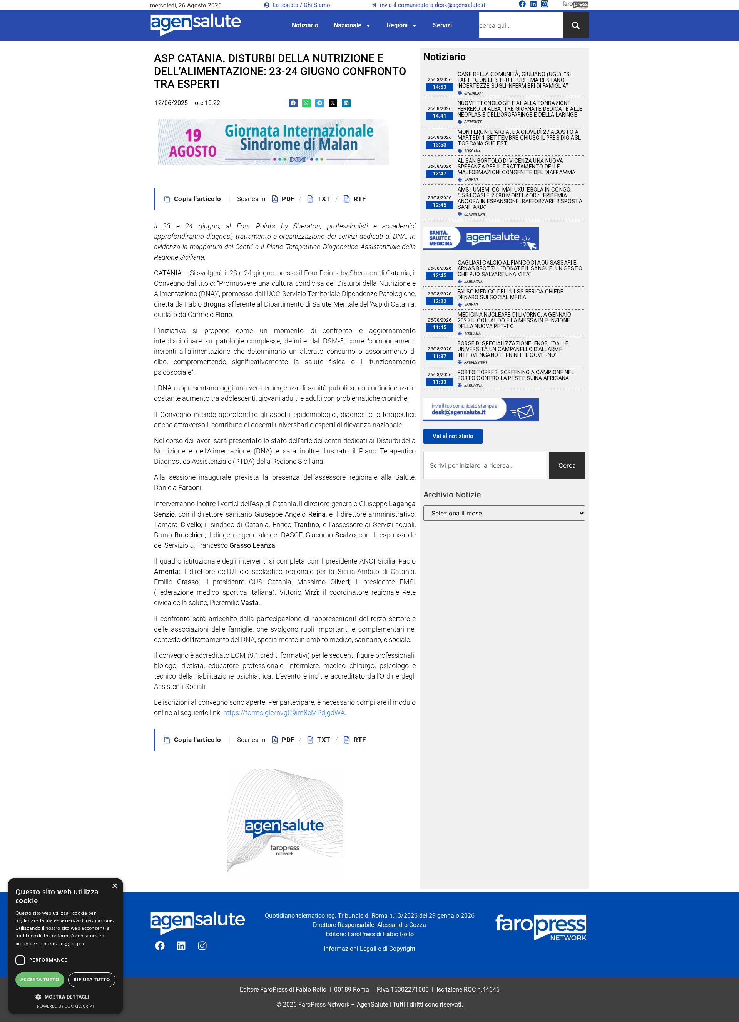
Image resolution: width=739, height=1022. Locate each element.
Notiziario (305, 25)
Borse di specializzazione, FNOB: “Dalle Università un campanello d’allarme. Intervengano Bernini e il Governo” (513, 349)
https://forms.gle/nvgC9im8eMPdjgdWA (284, 713)
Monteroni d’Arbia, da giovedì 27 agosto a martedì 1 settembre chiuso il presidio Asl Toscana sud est (519, 138)
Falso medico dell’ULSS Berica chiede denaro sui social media (511, 294)
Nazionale (347, 25)
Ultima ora (474, 214)
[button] (293, 103)
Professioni (475, 362)
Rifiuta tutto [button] (92, 979)
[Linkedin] (533, 3)
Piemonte (473, 122)
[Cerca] (576, 25)
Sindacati (473, 93)
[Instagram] (544, 3)
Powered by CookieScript (65, 1006)
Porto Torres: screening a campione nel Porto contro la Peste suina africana (516, 375)
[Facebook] (522, 3)
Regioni (397, 25)
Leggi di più (71, 943)
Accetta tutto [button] (39, 979)
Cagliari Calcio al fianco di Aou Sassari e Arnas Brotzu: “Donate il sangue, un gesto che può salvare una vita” (520, 268)
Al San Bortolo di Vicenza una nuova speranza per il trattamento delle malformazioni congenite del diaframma (517, 166)
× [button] (114, 886)
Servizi (442, 25)
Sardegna (473, 281)
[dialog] (65, 946)
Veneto (471, 179)
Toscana (472, 150)
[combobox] (521, 25)
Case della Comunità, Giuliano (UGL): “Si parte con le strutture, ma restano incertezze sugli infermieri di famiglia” (514, 80)
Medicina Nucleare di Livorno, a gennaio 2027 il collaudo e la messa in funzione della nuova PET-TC (515, 320)
